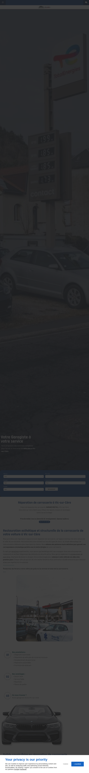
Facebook (23, 769)
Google (16, 769)
